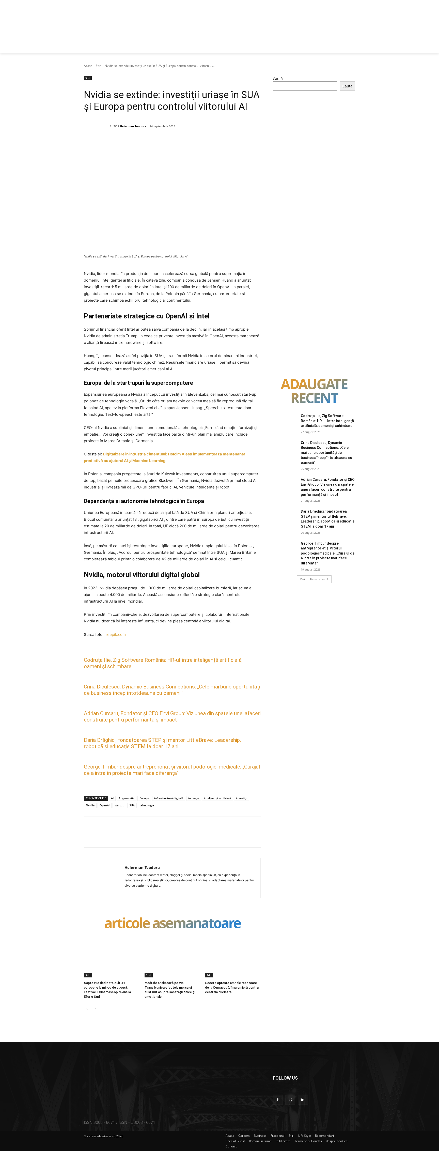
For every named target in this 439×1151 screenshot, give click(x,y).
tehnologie (147, 805)
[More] (215, 144)
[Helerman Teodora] (97, 126)
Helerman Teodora (133, 126)
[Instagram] (290, 1099)
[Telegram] (203, 144)
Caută (278, 78)
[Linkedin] (168, 144)
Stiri (98, 66)
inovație (193, 798)
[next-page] (95, 1009)
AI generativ (126, 798)
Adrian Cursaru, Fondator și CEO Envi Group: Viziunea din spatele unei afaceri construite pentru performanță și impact (172, 716)
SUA (132, 805)
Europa (144, 798)
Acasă (88, 66)
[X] (133, 144)
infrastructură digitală (168, 798)
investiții (241, 798)
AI (112, 798)
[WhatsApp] (157, 144)
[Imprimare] (192, 144)
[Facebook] (122, 144)
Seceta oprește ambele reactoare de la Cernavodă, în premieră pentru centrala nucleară (232, 987)
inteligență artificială (217, 798)
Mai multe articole (312, 579)
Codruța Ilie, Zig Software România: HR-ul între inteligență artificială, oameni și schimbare (327, 421)
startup (119, 805)
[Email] (180, 144)
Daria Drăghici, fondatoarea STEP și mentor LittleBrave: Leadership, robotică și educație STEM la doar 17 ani (162, 743)
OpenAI (104, 805)
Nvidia (90, 805)
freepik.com (115, 634)
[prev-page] (87, 1009)
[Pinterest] (145, 144)
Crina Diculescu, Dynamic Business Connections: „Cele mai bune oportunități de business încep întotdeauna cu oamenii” (172, 690)
